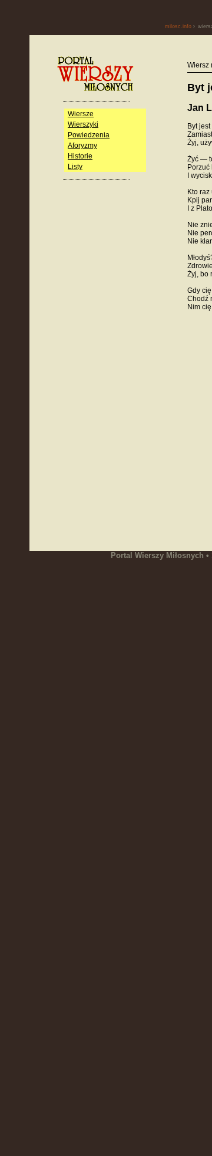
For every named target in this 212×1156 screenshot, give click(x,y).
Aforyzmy (82, 145)
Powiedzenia (89, 135)
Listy (75, 167)
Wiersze (81, 114)
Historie (80, 156)
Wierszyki (83, 124)
